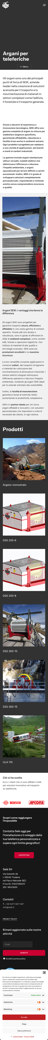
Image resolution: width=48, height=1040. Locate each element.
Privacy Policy (29, 1036)
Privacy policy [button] (10, 919)
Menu (25, 66)
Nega (24, 1024)
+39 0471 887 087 (14, 904)
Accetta (24, 1017)
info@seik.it (8, 907)
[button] (44, 972)
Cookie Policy (18, 1036)
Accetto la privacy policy (15, 959)
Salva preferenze (24, 1031)
